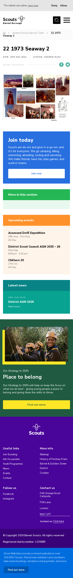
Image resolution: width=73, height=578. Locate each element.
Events (6, 473)
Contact (7, 478)
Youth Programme (13, 464)
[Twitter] (68, 64)
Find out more (36, 404)
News (6, 468)
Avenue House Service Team (28, 33)
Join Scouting (10, 454)
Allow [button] (63, 5)
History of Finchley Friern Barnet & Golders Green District (53, 464)
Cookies (44, 473)
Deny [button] (54, 5)
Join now (36, 173)
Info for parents (11, 459)
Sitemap (44, 454)
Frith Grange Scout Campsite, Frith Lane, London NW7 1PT (50, 504)
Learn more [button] (33, 5)
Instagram (8, 498)
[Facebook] (61, 64)
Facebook (8, 494)
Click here (58, 521)
